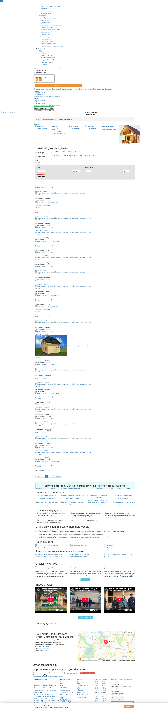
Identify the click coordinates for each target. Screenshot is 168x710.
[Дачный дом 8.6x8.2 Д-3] (45, 364)
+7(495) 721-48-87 (43, 647)
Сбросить (41, 176)
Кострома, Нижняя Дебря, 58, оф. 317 (45, 696)
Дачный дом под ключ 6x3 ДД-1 (44, 205)
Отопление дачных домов (127, 503)
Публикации (63, 699)
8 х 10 (104, 685)
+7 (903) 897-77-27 (39, 93)
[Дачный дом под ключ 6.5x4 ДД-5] (47, 393)
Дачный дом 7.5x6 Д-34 (42, 382)
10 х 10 (104, 689)
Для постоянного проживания (70, 488)
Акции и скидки (64, 694)
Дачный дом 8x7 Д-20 (41, 256)
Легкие (111, 488)
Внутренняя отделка (72, 498)
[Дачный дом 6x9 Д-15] (44, 281)
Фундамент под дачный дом (46, 498)
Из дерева (52, 488)
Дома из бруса (81, 682)
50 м (96, 697)
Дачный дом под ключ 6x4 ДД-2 (44, 299)
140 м (104, 700)
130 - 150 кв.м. (92, 155)
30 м (96, 695)
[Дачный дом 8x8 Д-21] (44, 418)
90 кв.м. (69, 155)
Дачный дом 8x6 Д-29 (41, 230)
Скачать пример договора (122, 703)
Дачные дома (81, 692)
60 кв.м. (54, 155)
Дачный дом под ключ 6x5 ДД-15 (44, 465)
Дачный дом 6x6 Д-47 (41, 270)
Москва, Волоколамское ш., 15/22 (43, 694)
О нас (61, 682)
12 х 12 (104, 690)
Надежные (100, 488)
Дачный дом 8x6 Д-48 (41, 334)
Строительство (64, 687)
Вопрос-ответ (63, 696)
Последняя (58, 476)
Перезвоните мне (39, 94)
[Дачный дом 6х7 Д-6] (44, 316)
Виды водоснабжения (98, 505)
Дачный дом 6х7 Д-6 (41, 320)
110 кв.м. (79, 155)
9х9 (75, 152)
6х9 (70, 152)
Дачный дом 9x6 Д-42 (41, 216)
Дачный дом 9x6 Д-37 (41, 191)
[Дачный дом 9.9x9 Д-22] (45, 404)
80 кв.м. (64, 155)
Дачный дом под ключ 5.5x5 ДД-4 (45, 245)
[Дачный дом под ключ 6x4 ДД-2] (47, 295)
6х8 (68, 152)
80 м (96, 702)
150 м (104, 702)
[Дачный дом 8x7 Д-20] (44, 252)
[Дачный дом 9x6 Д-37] (44, 187)
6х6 (63, 152)
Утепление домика (123, 498)
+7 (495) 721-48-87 (91, 112)
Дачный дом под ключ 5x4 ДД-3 (44, 309)
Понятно (128, 706)
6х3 (58, 152)
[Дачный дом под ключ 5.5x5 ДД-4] (47, 241)
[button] (1, 1)
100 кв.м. (74, 155)
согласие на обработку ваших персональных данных (48, 676)
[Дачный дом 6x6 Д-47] (44, 266)
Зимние (128, 488)
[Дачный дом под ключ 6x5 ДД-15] (47, 461)
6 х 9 (96, 685)
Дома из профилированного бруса (82, 685)
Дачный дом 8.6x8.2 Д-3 (42, 368)
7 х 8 (96, 689)
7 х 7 (96, 687)
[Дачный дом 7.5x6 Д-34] (45, 379)
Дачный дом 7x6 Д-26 (41, 436)
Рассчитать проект (39, 100)
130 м (104, 698)
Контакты (62, 701)
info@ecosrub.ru (38, 102)
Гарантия (62, 689)
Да (37, 79)
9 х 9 (103, 687)
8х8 (72, 152)
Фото (61, 685)
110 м (104, 695)
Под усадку (39, 488)
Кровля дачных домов (50, 503)
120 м (104, 697)
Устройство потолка (72, 505)
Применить (58, 85)
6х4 (61, 152)
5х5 (56, 152)
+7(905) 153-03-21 (43, 648)
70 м (96, 700)
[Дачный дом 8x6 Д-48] (44, 331)
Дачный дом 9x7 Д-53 (41, 450)
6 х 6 (96, 682)
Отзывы (62, 697)
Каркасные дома (81, 697)
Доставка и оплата (65, 690)
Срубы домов (81, 689)
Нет (41, 79)
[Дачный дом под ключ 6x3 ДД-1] (47, 202)
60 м (96, 698)
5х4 (53, 152)
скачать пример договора (66, 534)
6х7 (65, 152)
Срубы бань (80, 690)
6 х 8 (96, 683)
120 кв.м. (85, 155)
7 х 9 (96, 690)
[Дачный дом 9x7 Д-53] (44, 447)
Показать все (85, 580)
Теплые (119, 488)
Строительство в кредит (66, 692)
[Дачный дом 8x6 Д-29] (44, 227)
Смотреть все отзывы (85, 617)
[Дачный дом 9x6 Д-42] (44, 212)
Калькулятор (63, 703)
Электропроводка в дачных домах (98, 500)
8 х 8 (103, 682)
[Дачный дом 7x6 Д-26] (44, 432)
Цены (61, 683)
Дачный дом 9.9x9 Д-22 (42, 407)
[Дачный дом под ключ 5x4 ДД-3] (47, 306)
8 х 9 (103, 683)
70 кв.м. (59, 155)
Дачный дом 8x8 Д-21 (41, 422)
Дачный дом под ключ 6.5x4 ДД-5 (45, 397)
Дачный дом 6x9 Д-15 (41, 284)
